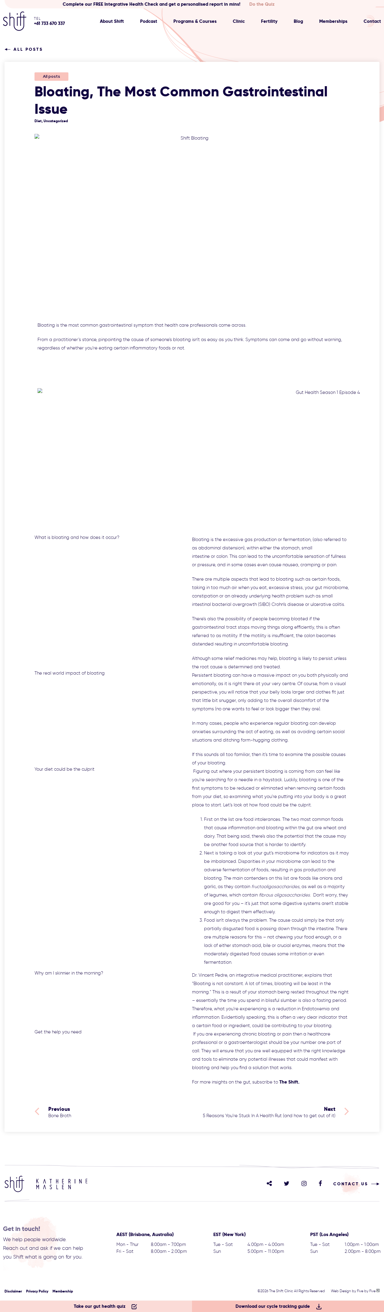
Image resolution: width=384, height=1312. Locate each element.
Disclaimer (13, 1291)
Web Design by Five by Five (353, 1291)
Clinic (239, 21)
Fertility (269, 21)
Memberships (333, 21)
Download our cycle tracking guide (273, 1306)
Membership (62, 1291)
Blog (298, 21)
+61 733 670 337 (49, 23)
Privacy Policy (37, 1291)
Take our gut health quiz (99, 1306)
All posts (51, 76)
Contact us (350, 1184)
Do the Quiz (261, 4)
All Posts (28, 49)
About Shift (112, 21)
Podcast (148, 21)
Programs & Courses (195, 21)
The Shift (288, 1082)
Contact (372, 21)
